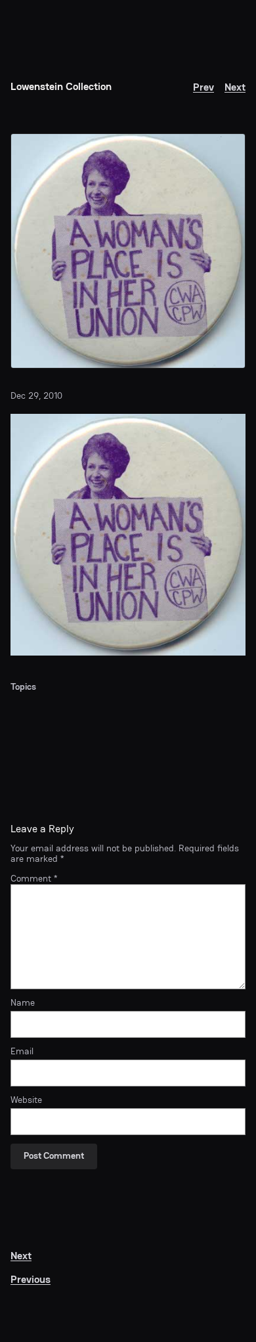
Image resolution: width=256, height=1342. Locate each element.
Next (234, 87)
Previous (31, 1279)
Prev (203, 87)
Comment (34, 878)
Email (22, 1051)
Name (23, 1003)
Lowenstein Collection (61, 86)
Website (26, 1100)
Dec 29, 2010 (36, 395)
